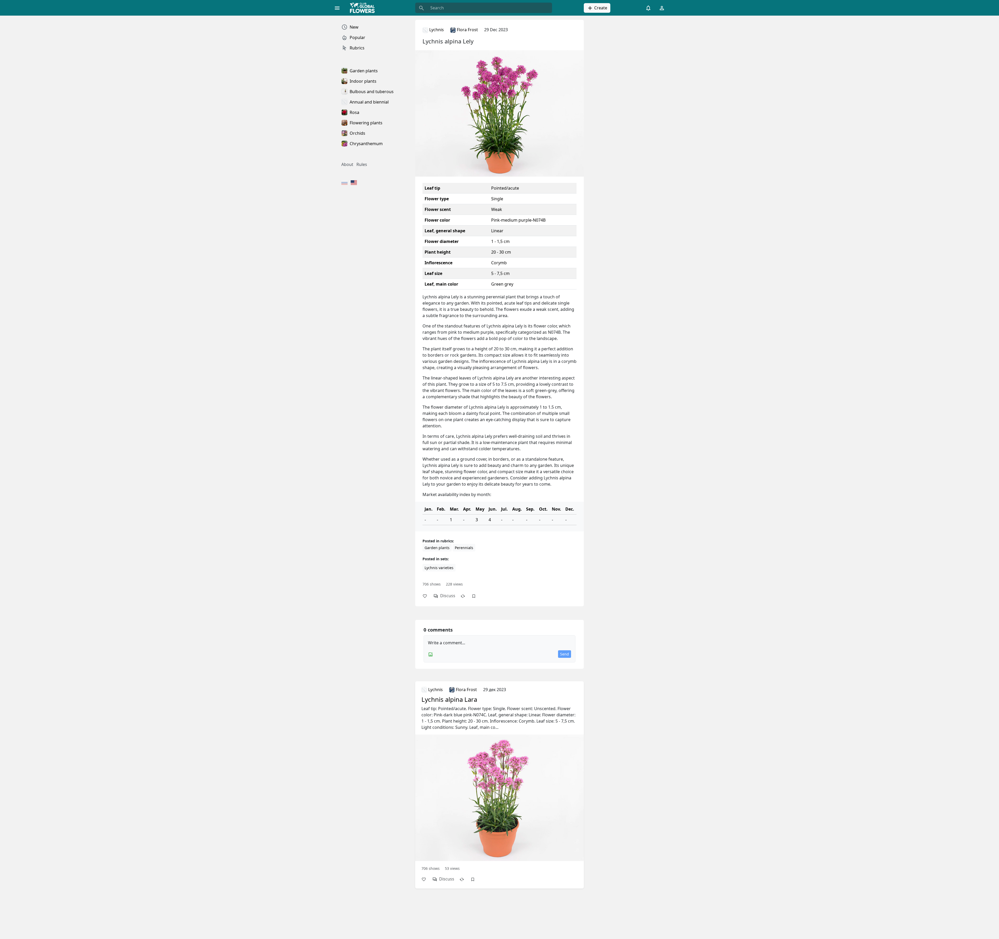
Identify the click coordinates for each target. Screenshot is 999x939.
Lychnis (436, 30)
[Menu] (337, 8)
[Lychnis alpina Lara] (499, 778)
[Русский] (344, 183)
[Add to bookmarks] (476, 596)
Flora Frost (467, 30)
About (347, 164)
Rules (361, 164)
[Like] (427, 596)
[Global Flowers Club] (364, 8)
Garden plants (437, 547)
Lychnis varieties (439, 567)
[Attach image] (430, 654)
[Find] (421, 8)
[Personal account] (662, 8)
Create (600, 8)
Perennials (464, 547)
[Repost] (465, 596)
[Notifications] (648, 8)
